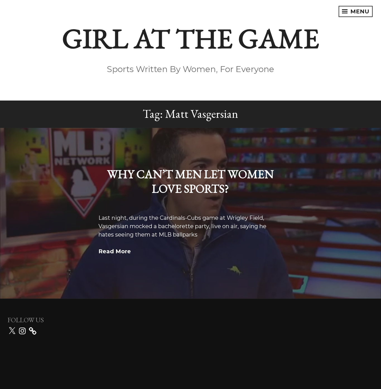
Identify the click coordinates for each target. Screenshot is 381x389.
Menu (359, 11)
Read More (114, 251)
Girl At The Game (190, 38)
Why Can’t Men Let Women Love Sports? (190, 181)
